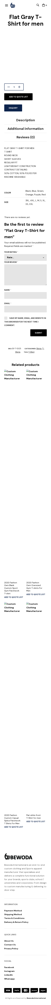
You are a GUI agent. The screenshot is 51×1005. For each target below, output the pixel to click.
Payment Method (13, 910)
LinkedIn (8, 975)
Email (7, 303)
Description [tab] (25, 120)
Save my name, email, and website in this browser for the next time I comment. (25, 322)
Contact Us (10, 944)
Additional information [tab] (26, 129)
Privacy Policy (11, 948)
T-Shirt (31, 352)
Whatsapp (9, 979)
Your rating (11, 252)
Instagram (9, 971)
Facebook (9, 967)
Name (7, 290)
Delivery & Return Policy (16, 922)
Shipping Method (13, 914)
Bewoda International (36, 998)
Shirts (39, 348)
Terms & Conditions (14, 918)
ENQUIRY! (13, 108)
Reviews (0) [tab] (25, 137)
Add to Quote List (18, 97)
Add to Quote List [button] (13, 597)
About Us (9, 941)
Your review (11, 262)
